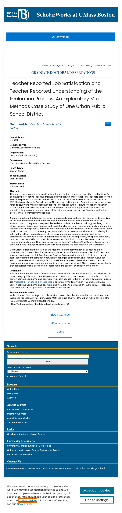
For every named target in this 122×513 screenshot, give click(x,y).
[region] (61, 495)
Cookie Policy (24, 504)
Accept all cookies (96, 490)
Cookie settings (28, 500)
